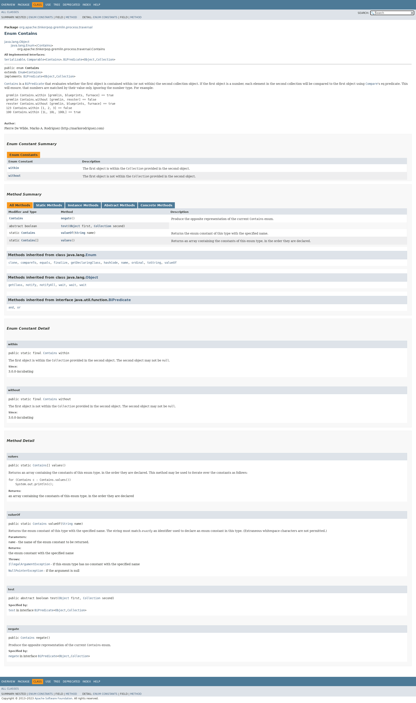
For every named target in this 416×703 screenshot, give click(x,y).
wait (62, 285)
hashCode (111, 262)
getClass (15, 285)
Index (87, 4)
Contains (44, 45)
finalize (60, 262)
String (80, 232)
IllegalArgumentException (29, 564)
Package (24, 4)
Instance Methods (83, 205)
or (19, 307)
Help (96, 4)
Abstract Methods (119, 205)
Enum (21, 72)
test (64, 226)
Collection (105, 59)
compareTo (28, 262)
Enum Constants (41, 17)
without (14, 175)
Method (71, 17)
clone (12, 262)
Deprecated (71, 4)
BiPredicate (72, 59)
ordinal (138, 262)
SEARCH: (363, 12)
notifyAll (47, 285)
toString (154, 262)
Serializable (14, 59)
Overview (8, 4)
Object (89, 59)
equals (45, 262)
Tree (57, 4)
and (11, 307)
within (13, 168)
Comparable (35, 59)
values (66, 240)
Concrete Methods (156, 205)
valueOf (67, 232)
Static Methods (49, 205)
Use (48, 4)
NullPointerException (25, 570)
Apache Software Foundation (53, 698)
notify (31, 285)
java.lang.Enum (23, 45)
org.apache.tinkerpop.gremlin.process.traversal (56, 27)
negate (66, 218)
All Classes (10, 12)
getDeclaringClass (85, 262)
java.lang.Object (16, 41)
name (124, 262)
